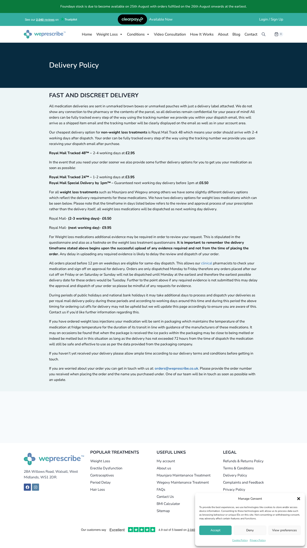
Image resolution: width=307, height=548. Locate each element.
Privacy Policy (258, 540)
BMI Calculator (168, 503)
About (223, 34)
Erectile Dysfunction (106, 468)
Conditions (136, 34)
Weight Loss (107, 34)
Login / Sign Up (271, 19)
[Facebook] (27, 487)
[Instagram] (35, 487)
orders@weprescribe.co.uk (176, 368)
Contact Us (165, 496)
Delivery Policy (235, 475)
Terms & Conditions (238, 468)
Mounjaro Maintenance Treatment (184, 475)
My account (166, 461)
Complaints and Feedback (243, 482)
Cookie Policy (240, 540)
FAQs (161, 489)
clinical (206, 263)
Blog (236, 34)
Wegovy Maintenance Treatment (183, 482)
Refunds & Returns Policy (243, 461)
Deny (250, 530)
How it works (202, 34)
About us (164, 468)
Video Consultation (170, 34)
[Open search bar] (263, 34)
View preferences (284, 530)
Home (87, 34)
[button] (299, 499)
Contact (251, 34)
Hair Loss (97, 489)
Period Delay (100, 482)
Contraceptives (102, 475)
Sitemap (163, 510)
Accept (215, 530)
